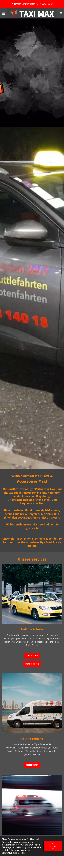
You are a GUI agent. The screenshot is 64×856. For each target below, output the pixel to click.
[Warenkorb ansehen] (60, 13)
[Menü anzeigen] (3, 13)
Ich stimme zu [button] (53, 846)
